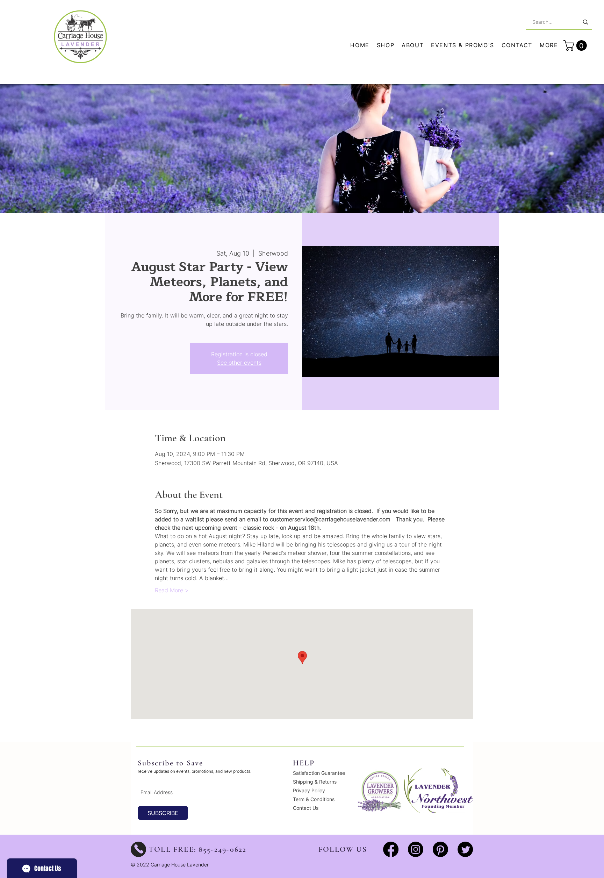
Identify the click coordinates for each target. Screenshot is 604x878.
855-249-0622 (222, 849)
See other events (239, 362)
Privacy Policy (309, 790)
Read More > (171, 590)
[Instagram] (415, 849)
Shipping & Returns (315, 782)
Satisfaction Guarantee (319, 773)
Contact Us (305, 808)
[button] (549, 45)
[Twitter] (465, 849)
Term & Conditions (314, 799)
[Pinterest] (440, 849)
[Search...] (585, 21)
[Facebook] (390, 849)
